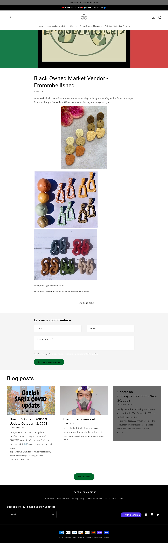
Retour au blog (86, 302)
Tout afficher (84, 477)
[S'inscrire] (53, 514)
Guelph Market (70, 537)
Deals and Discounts (114, 499)
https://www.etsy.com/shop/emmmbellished (68, 291)
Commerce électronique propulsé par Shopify (93, 537)
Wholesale (49, 499)
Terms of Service (94, 499)
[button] (10, 17)
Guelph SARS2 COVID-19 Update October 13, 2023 (29, 421)
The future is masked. (79, 419)
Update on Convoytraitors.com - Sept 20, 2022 (137, 396)
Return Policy (63, 499)
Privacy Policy (78, 499)
